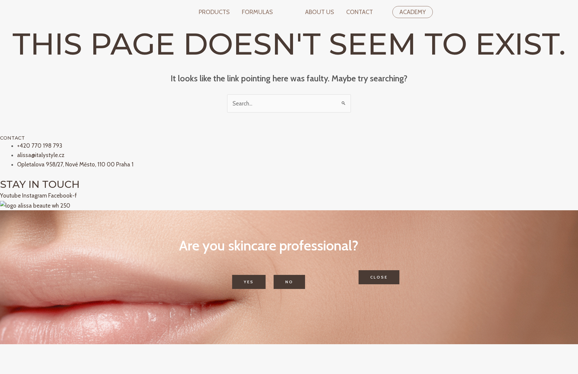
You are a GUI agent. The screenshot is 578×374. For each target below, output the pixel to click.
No (289, 281)
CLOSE (379, 277)
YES (249, 281)
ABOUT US (319, 12)
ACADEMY (412, 12)
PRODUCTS (214, 12)
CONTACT (359, 12)
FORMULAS (257, 12)
